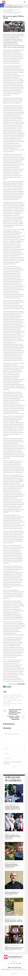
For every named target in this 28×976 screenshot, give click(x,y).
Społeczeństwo (9, 804)
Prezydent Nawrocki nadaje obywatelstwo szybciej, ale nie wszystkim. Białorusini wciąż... (12, 808)
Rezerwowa (11, 9)
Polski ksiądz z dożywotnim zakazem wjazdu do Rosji (12, 893)
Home (4, 5)
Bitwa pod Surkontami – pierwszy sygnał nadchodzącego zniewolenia (14, 920)
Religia (6, 833)
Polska (19, 703)
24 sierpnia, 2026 (8, 810)
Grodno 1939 (19, 696)
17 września (6, 695)
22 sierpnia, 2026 (8, 868)
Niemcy (15, 700)
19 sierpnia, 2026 (8, 950)
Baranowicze (6, 696)
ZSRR (9, 705)
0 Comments (16, 13)
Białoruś (13, 696)
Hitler (4, 698)
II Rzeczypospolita (12, 698)
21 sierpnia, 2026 (8, 895)
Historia (10, 5)
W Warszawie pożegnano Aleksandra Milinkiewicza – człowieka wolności (12, 865)
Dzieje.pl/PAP (21, 684)
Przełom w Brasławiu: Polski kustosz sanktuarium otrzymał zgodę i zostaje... (13, 837)
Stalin (4, 705)
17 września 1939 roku (15, 695)
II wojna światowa (7, 700)
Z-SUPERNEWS (10, 10)
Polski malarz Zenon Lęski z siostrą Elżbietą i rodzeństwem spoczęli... (14, 948)
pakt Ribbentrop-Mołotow (9, 703)
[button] (2, 5)
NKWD (19, 700)
